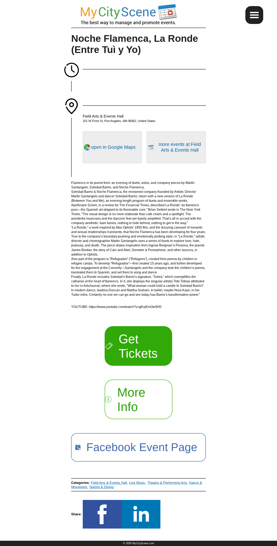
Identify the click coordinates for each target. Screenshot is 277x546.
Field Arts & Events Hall (109, 483)
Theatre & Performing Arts (167, 483)
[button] (254, 15)
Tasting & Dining (101, 487)
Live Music (137, 483)
